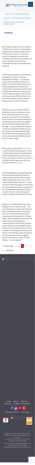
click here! (19, 163)
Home (8, 401)
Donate (7, 403)
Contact (25, 401)
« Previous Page (8, 246)
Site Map (25, 412)
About (16, 401)
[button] (30, 4)
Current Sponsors (21, 403)
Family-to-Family (17, 5)
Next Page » (10, 250)
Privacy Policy (12, 412)
